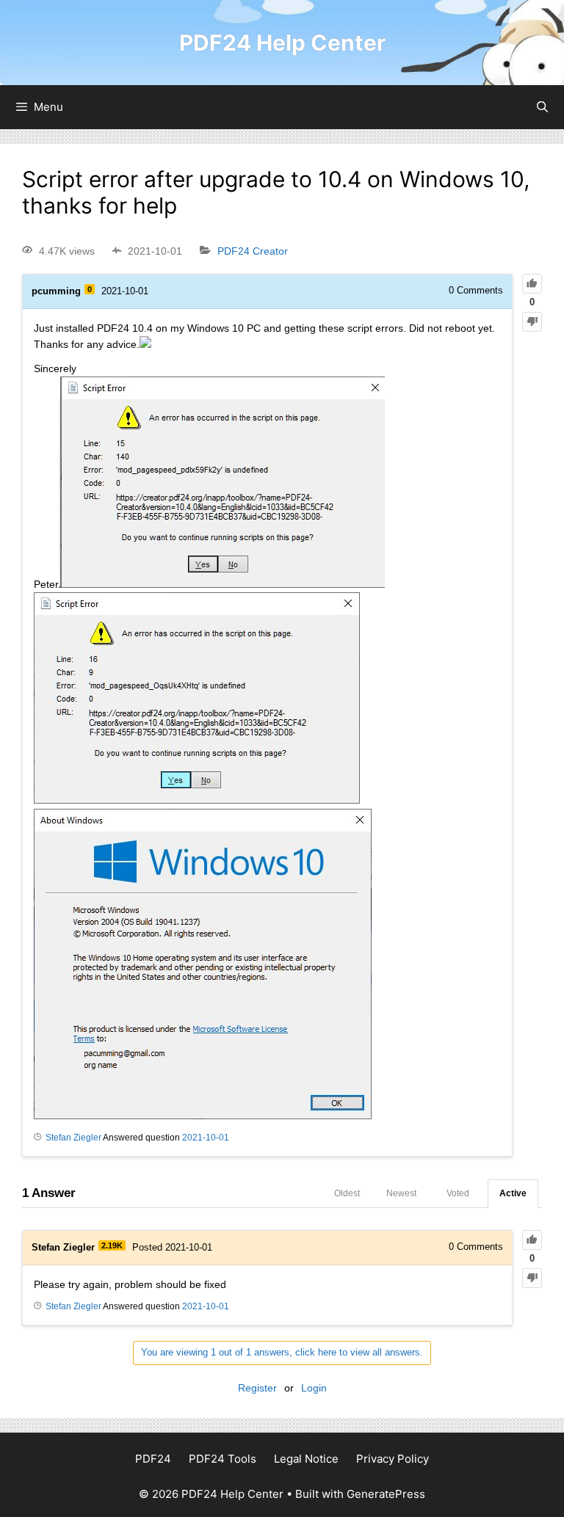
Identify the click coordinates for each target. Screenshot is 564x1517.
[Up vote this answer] (532, 1240)
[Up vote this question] (532, 284)
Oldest (347, 1193)
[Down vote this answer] (532, 1278)
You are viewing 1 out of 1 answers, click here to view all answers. (282, 1352)
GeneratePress (386, 1494)
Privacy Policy (392, 1459)
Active (513, 1193)
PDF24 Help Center (282, 42)
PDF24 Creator (252, 251)
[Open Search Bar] (542, 107)
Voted (457, 1193)
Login (314, 1388)
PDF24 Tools (222, 1459)
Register (257, 1388)
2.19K (112, 1245)
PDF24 (153, 1459)
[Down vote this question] (532, 322)
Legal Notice (306, 1459)
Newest (401, 1193)
